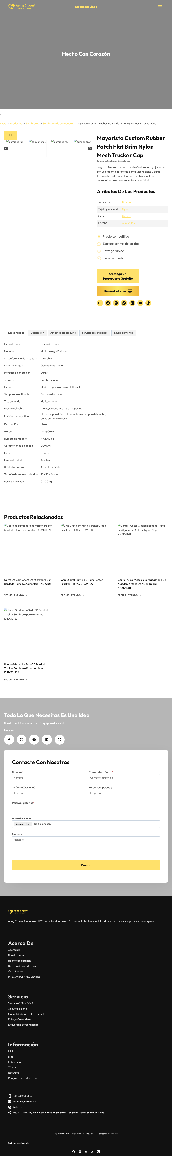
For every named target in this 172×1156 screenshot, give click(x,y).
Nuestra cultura (17, 955)
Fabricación (15, 1062)
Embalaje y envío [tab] (123, 332)
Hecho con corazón (19, 960)
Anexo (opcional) (22, 818)
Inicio (11, 1051)
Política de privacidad (19, 1143)
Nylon (125, 209)
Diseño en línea (86, 7)
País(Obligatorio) (23, 803)
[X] (92, 1151)
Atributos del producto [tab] (63, 332)
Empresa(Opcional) (100, 787)
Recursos (13, 1072)
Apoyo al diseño (17, 1008)
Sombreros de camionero (118, 161)
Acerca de (14, 949)
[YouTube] (86, 1151)
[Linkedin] (79, 1151)
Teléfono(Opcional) (23, 787)
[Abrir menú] (160, 6)
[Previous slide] (6, 148)
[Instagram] (98, 1151)
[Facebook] (73, 1151)
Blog (10, 1056)
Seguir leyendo (14, 595)
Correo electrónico (101, 772)
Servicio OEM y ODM (20, 1003)
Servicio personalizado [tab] (95, 332)
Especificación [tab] (16, 332)
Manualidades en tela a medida (26, 1014)
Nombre (18, 772)
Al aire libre (129, 223)
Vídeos (12, 1067)
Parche (126, 202)
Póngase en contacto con (23, 1078)
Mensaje (18, 834)
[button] (15, 148)
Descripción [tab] (37, 332)
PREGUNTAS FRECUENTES (24, 976)
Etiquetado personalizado (23, 1024)
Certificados (15, 971)
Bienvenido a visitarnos (22, 966)
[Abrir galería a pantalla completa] (10, 135)
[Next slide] (90, 148)
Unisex (126, 216)
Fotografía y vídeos (19, 1019)
